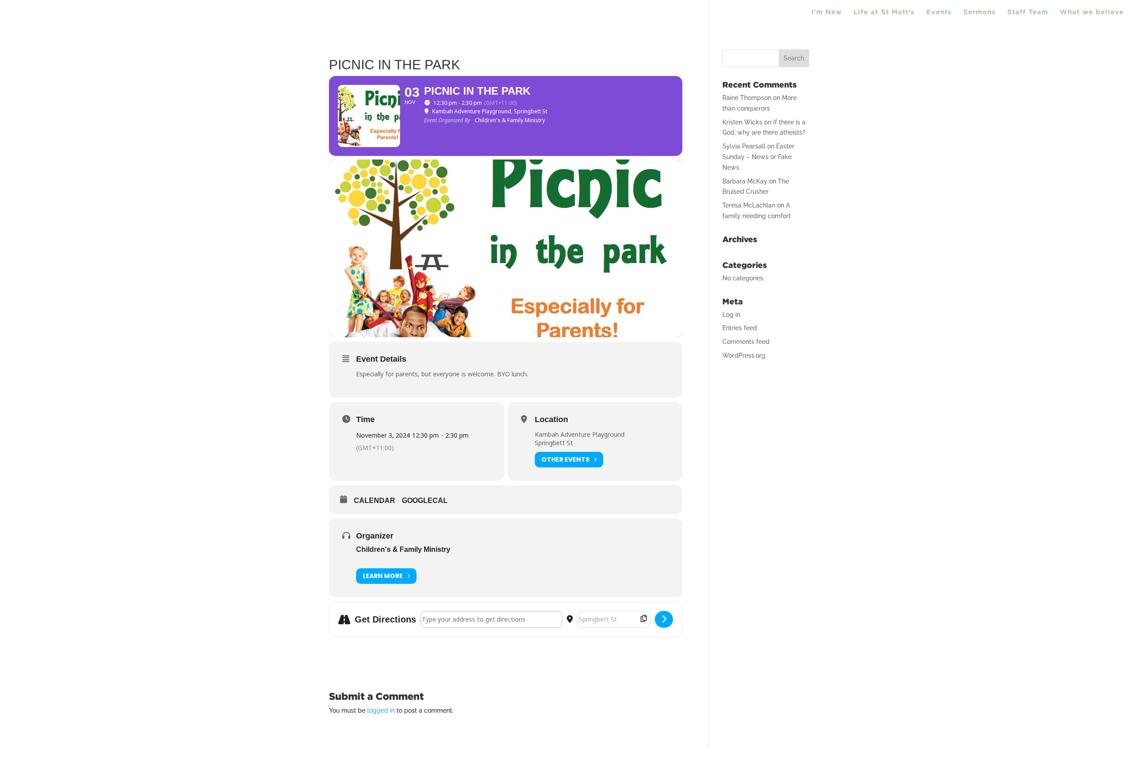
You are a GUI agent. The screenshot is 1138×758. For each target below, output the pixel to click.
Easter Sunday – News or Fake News (758, 157)
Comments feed (745, 341)
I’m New (826, 12)
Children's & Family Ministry (403, 549)
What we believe (1092, 12)
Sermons (979, 12)
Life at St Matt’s (884, 12)
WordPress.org (743, 355)
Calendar (374, 500)
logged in (381, 710)
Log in (731, 314)
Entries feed (739, 327)
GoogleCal (425, 500)
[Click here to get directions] (664, 619)
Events (939, 12)
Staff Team (1027, 12)
